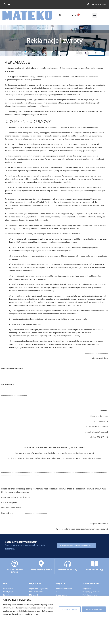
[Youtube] (9, 4)
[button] (94, 15)
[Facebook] (4, 4)
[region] (54, 607)
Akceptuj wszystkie (94, 609)
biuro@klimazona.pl (100, 432)
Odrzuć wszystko (69, 609)
